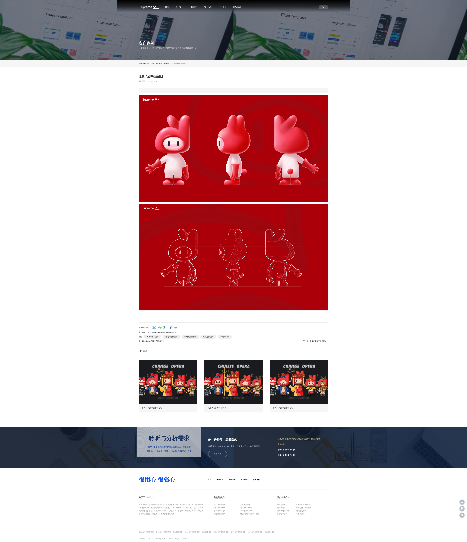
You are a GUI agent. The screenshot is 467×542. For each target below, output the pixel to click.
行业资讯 (222, 7)
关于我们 (208, 7)
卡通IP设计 (224, 337)
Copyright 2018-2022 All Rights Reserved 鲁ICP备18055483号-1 (164, 539)
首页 (167, 7)
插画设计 (167, 64)
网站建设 (194, 7)
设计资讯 (244, 480)
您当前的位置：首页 (146, 64)
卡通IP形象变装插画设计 (319, 341)
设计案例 (179, 7)
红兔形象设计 (208, 337)
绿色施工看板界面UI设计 (154, 341)
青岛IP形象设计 (171, 337)
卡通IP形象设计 (190, 337)
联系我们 (237, 7)
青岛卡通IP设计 (152, 337)
